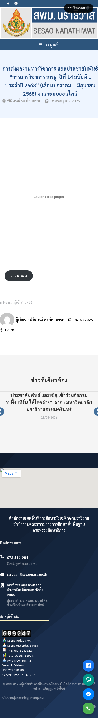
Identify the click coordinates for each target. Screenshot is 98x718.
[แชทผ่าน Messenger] (88, 694)
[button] (49, 45)
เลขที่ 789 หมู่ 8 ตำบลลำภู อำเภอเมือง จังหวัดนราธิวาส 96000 (25, 590)
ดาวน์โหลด (18, 276)
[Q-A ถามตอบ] (88, 680)
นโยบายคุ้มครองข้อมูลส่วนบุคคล (23, 698)
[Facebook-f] (8, 3)
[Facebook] (88, 666)
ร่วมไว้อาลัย (77, 8)
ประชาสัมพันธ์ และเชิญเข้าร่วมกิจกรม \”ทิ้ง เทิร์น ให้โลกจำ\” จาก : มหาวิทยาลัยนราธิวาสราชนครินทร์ (49, 402)
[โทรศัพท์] (88, 708)
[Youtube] (16, 3)
